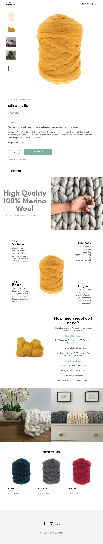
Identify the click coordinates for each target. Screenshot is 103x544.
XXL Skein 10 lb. (25, 99)
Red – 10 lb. (72, 488)
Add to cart (38, 152)
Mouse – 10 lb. (43, 488)
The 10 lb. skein (73, 336)
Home (10, 99)
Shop (16, 99)
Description (15, 171)
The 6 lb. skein (73, 361)
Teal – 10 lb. (12, 488)
